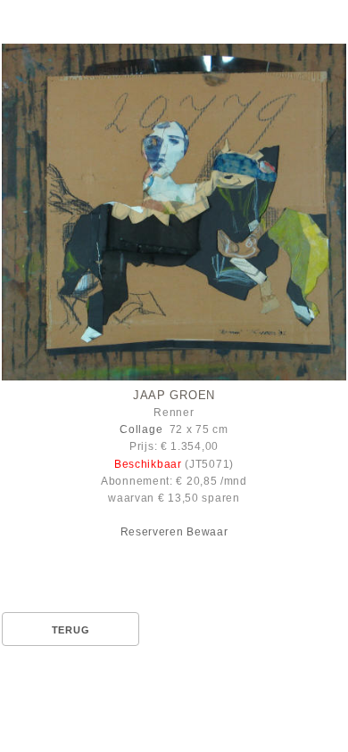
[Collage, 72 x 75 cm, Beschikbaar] (174, 215)
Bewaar (207, 532)
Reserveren (152, 532)
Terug (71, 630)
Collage (141, 429)
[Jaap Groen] (174, 212)
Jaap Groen (174, 395)
